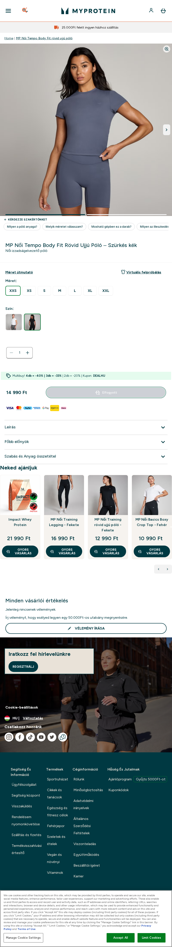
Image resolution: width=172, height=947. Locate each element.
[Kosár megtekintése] (163, 11)
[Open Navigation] (8, 11)
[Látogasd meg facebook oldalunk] (19, 737)
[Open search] (25, 11)
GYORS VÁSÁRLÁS (23, 551)
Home (8, 38)
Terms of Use (26, 929)
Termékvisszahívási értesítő (27, 849)
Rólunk (78, 779)
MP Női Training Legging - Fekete (64, 522)
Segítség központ (26, 795)
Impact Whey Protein (20, 522)
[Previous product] (158, 569)
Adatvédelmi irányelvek (83, 804)
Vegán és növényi (54, 858)
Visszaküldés (22, 806)
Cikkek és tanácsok (54, 793)
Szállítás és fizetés (26, 835)
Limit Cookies (151, 937)
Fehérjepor (55, 826)
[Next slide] (171, 527)
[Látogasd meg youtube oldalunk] (41, 737)
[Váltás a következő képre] (166, 129)
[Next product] (167, 569)
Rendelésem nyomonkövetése (26, 820)
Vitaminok (55, 872)
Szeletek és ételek (56, 840)
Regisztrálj (23, 666)
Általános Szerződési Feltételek (82, 826)
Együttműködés (86, 855)
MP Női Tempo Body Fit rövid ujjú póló (44, 38)
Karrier (78, 876)
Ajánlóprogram (137, 779)
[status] (19, 352)
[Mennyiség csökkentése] (11, 352)
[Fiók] (152, 11)
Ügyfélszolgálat (24, 784)
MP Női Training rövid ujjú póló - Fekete (107, 525)
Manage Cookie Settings (23, 937)
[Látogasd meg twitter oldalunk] (51, 737)
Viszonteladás (84, 844)
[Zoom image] (166, 49)
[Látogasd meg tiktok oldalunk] (30, 737)
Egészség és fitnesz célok (57, 811)
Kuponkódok (118, 790)
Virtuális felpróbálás (143, 272)
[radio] (13, 291)
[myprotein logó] (88, 11)
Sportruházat (57, 779)
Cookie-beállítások (21, 707)
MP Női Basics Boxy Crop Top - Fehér (151, 522)
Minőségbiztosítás (88, 790)
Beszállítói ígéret (86, 865)
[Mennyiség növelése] (27, 352)
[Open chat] (62, 737)
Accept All (120, 937)
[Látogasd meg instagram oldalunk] (8, 737)
